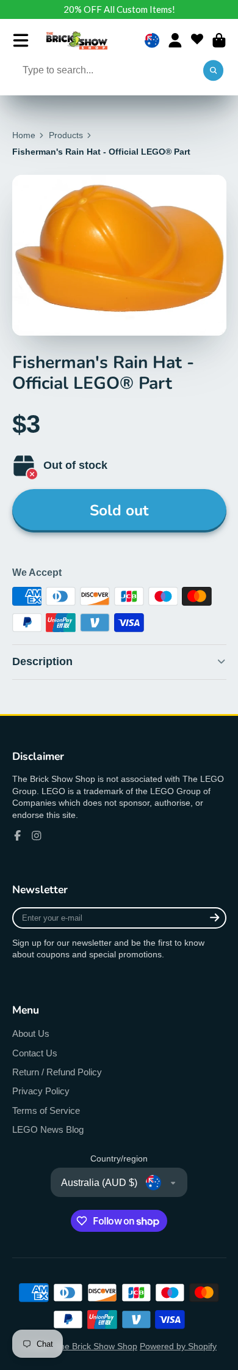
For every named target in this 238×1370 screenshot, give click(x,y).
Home (23, 135)
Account (175, 40)
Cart (219, 40)
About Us (30, 1033)
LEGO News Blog (48, 1129)
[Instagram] (36, 835)
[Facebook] (17, 835)
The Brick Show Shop (95, 1346)
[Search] (213, 71)
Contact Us (34, 1053)
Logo (76, 40)
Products (66, 135)
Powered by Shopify (178, 1346)
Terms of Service (46, 1110)
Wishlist (197, 40)
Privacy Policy (41, 1091)
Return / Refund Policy (57, 1072)
